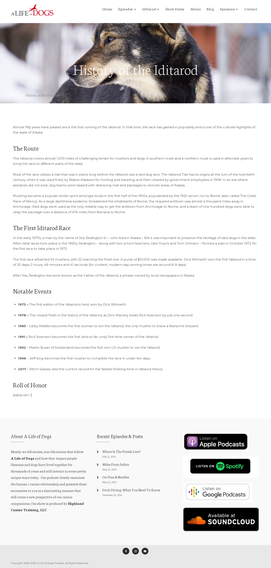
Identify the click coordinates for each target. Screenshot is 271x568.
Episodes (125, 8)
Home (107, 8)
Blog (210, 8)
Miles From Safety (115, 464)
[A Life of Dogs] (32, 11)
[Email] (145, 551)
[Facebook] (126, 551)
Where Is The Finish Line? (121, 451)
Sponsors (227, 8)
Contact (250, 8)
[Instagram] (135, 551)
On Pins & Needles (115, 476)
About (195, 8)
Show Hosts (175, 8)
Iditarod (149, 8)
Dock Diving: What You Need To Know (131, 489)
